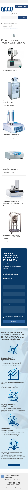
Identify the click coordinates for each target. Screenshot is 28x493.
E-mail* (4, 298)
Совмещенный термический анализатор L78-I (11, 101)
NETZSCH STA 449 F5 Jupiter (10, 70)
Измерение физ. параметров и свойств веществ (13, 25)
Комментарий (6, 305)
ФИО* (4, 284)
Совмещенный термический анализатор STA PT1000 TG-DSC (11, 168)
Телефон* (5, 291)
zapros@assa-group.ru (14, 15)
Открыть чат (8, 279)
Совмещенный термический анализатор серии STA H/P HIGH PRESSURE (11, 236)
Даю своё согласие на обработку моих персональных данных (14, 317)
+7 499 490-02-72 (13, 483)
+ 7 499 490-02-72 (14, 13)
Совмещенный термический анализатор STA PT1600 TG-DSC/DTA (13, 202)
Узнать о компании (14, 465)
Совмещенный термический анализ (11, 28)
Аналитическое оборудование (10, 23)
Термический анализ (7, 26)
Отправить (14, 321)
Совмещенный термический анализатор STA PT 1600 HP (11, 135)
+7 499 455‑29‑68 (11, 274)
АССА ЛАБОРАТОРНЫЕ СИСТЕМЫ (12, 476)
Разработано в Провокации (14, 488)
